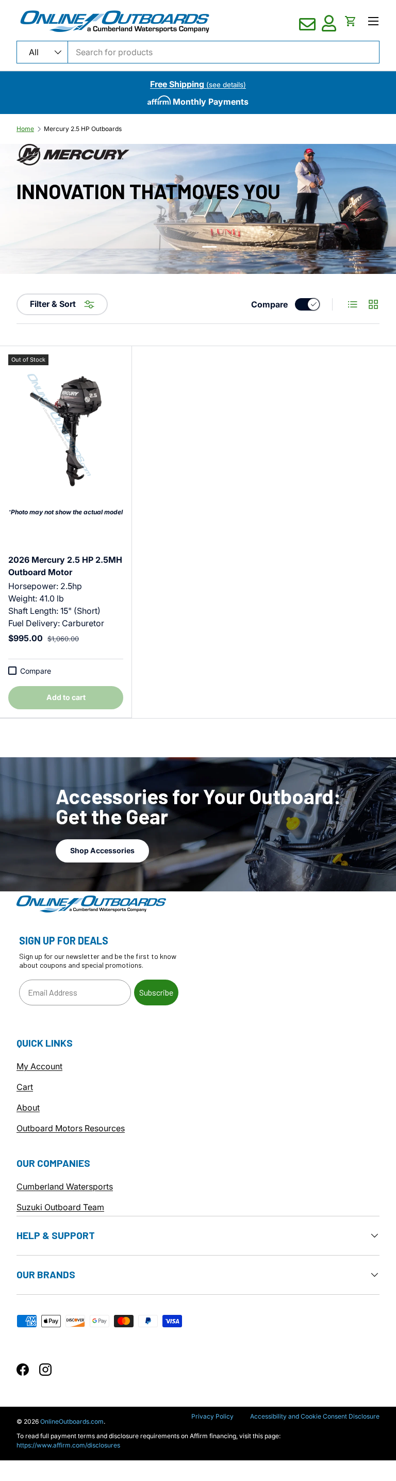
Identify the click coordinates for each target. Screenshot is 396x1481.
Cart (24, 1087)
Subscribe (156, 992)
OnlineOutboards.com (72, 1421)
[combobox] (198, 52)
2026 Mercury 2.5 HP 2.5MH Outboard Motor (65, 566)
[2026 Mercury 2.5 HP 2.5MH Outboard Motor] (65, 431)
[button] (350, 21)
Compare (269, 304)
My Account (39, 1066)
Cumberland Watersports (64, 1186)
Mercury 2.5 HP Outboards (83, 129)
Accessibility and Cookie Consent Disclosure (315, 1416)
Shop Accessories (102, 850)
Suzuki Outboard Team (60, 1207)
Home (25, 129)
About (28, 1107)
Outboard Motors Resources (70, 1128)
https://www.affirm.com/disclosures (68, 1445)
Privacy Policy (212, 1416)
